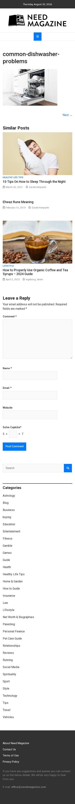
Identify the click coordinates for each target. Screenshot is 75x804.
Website (7, 408)
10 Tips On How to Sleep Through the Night (34, 182)
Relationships (11, 645)
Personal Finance (14, 631)
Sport (6, 681)
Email (7, 388)
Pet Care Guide (12, 638)
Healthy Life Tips (13, 177)
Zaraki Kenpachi (37, 187)
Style (6, 688)
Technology (10, 695)
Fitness (7, 538)
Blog (6, 503)
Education (9, 524)
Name (7, 368)
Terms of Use (11, 755)
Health (7, 567)
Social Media (11, 667)
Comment (10, 316)
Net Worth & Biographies (18, 617)
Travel (6, 710)
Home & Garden (13, 581)
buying (7, 517)
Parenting (9, 624)
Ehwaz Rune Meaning (18, 202)
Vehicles (8, 717)
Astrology (9, 495)
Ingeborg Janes (34, 279)
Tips (5, 703)
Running (8, 660)
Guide (6, 560)
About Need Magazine (16, 743)
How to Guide (11, 588)
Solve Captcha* (12, 427)
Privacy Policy (11, 761)
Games (7, 553)
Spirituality (9, 674)
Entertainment (11, 531)
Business (9, 510)
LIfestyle (8, 266)
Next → (67, 115)
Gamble (7, 545)
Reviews (8, 653)
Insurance (9, 595)
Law (5, 603)
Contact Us (9, 749)
